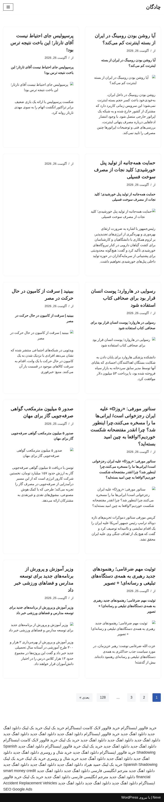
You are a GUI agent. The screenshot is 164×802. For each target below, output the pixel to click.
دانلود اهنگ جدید (133, 734)
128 (103, 697)
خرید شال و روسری (56, 752)
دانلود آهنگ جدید (92, 758)
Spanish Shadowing (140, 764)
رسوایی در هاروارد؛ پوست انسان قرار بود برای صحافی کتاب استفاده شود (123, 298)
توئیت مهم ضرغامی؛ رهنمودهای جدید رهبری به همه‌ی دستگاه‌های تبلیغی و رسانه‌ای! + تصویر (123, 576)
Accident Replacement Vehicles (30, 783)
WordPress (129, 797)
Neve (157, 797)
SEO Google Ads (17, 789)
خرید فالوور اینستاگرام (139, 728)
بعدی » (84, 697)
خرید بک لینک (54, 728)
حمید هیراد (92, 764)
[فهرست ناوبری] (8, 7)
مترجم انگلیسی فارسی (109, 771)
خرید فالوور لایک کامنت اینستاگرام (92, 728)
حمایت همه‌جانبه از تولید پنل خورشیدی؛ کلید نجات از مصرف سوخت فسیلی (124, 169)
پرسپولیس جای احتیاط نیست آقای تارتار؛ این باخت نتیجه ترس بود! (41, 42)
